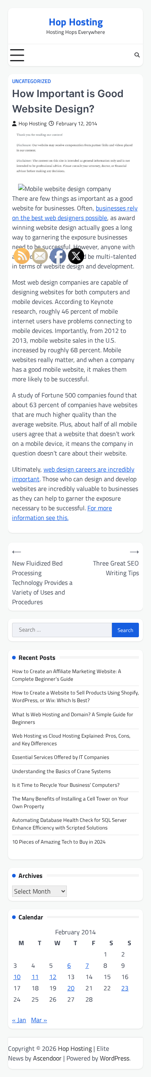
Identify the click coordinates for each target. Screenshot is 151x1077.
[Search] (137, 55)
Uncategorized (31, 81)
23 (124, 988)
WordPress (114, 1058)
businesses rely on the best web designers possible (75, 212)
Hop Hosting (76, 21)
